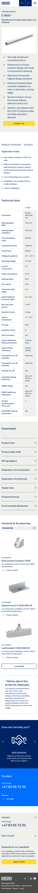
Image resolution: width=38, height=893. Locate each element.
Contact (6, 817)
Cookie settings (6, 888)
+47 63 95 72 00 (14, 787)
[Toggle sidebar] (28, 3)
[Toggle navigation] (35, 3)
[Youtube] (35, 878)
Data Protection (27, 886)
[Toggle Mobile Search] (22, 3)
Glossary (15, 888)
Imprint (22, 888)
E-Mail (8, 708)
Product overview (11, 145)
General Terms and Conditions (10, 886)
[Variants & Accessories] (19, 528)
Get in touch (8, 835)
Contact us (19, 124)
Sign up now (19, 862)
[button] (2, 741)
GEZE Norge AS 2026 (7, 883)
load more (19, 666)
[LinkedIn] (31, 878)
